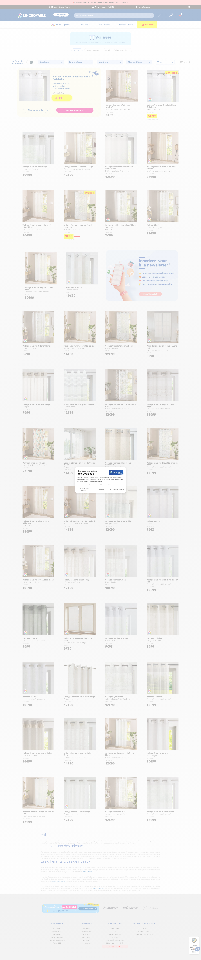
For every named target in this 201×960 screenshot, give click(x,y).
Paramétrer (100, 489)
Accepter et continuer (117, 489)
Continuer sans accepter (84, 489)
